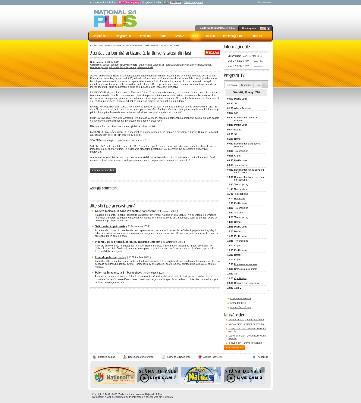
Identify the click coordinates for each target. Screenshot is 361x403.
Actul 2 (237, 288)
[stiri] (195, 36)
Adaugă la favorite (212, 357)
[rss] (264, 28)
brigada (124, 67)
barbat (169, 65)
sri (163, 65)
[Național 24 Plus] (115, 19)
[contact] (257, 36)
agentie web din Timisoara (159, 397)
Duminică (246, 85)
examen (143, 65)
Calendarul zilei (238, 303)
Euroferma (175, 2)
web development (116, 397)
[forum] (210, 36)
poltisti (104, 67)
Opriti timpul (240, 278)
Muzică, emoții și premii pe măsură (246, 319)
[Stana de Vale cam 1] (157, 383)
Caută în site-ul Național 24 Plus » (218, 28)
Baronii (238, 129)
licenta (185, 65)
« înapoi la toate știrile (103, 170)
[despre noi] (99, 36)
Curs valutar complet (240, 298)
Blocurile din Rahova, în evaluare (245, 343)
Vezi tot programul (193, 2)
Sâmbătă (232, 85)
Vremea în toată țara (240, 307)
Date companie (265, 2)
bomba (208, 65)
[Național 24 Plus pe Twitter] (261, 28)
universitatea (196, 65)
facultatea (95, 67)
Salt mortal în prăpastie (110, 226)
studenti (157, 65)
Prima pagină (104, 45)
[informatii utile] (233, 36)
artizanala (114, 67)
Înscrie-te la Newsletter (178, 357)
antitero (177, 65)
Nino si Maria (241, 189)
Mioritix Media (136, 397)
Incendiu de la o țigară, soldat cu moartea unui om (127, 241)
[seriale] (179, 36)
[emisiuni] (146, 36)
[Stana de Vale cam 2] (244, 383)
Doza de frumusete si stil (246, 283)
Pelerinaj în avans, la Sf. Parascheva (118, 272)
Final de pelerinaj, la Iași (110, 257)
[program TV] (123, 36)
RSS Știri (214, 52)
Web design (98, 397)
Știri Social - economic (121, 45)
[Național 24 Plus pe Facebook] (268, 28)
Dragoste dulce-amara (245, 264)
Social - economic (111, 65)
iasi (150, 65)
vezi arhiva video (234, 347)
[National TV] (114, 383)
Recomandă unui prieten (141, 357)
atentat (132, 67)
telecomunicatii (145, 67)
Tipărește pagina (106, 357)
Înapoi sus (262, 357)
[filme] (163, 36)
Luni (258, 85)
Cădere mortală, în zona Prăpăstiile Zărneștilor (125, 210)
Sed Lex (238, 212)
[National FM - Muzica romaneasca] (201, 383)
